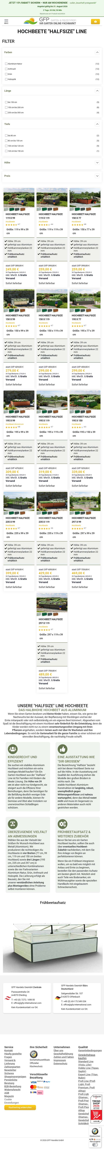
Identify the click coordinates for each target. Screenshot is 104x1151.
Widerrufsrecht (12, 1089)
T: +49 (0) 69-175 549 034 (73, 1001)
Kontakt (8, 1050)
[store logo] (49, 21)
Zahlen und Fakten (64, 1057)
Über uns (58, 1050)
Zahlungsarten (12, 1066)
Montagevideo (21, 885)
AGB (6, 1092)
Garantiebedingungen (90, 1050)
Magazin (9, 1096)
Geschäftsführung (63, 1053)
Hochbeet (49, 723)
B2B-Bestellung (12, 1086)
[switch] (95, 1144)
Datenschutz (60, 1063)
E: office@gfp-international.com (26, 1003)
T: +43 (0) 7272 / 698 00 (23, 999)
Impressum (60, 1060)
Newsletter (10, 1070)
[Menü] (99, 1128)
